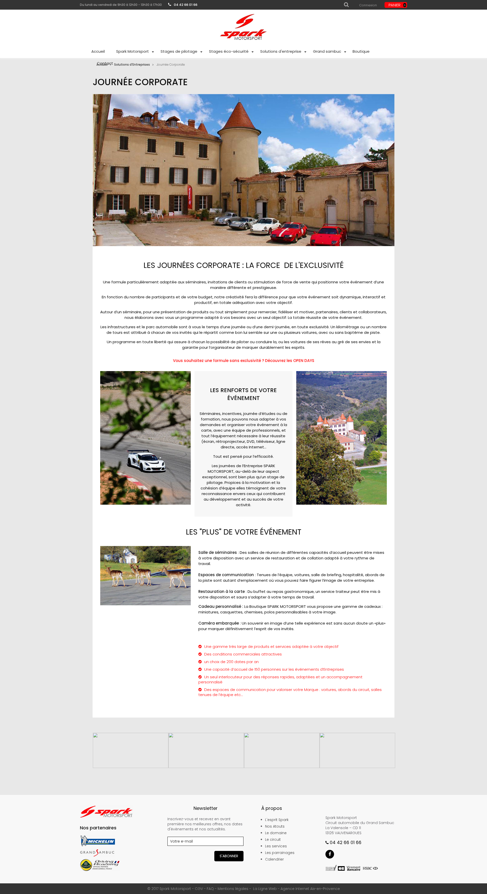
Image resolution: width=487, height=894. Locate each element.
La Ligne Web (265, 888)
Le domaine (276, 832)
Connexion (368, 5)
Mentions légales (233, 888)
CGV (199, 888)
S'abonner (229, 856)
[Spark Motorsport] (243, 27)
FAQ (210, 888)
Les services (276, 846)
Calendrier (274, 859)
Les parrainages (279, 852)
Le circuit (273, 839)
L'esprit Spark (277, 819)
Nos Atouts (275, 826)
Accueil (102, 64)
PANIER (397, 5)
